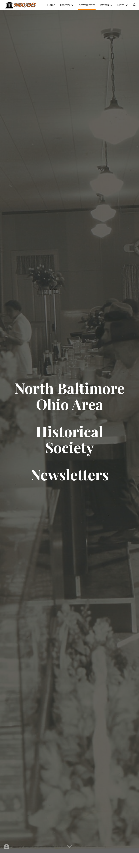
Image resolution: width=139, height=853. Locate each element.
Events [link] (104, 5)
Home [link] (51, 5)
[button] (134, 5)
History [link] (65, 5)
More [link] (120, 5)
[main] (69, 432)
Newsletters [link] (87, 5)
